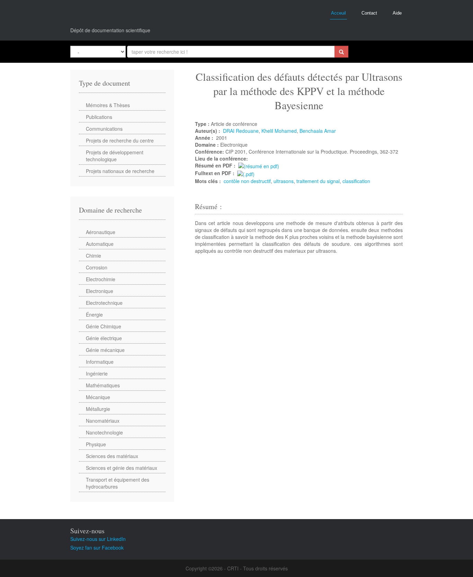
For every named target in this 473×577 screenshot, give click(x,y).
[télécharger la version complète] (246, 173)
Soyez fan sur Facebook (97, 547)
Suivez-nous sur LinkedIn (98, 538)
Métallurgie (98, 408)
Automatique (100, 243)
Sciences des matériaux (112, 456)
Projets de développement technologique (114, 156)
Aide (397, 13)
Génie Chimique (103, 326)
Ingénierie (97, 373)
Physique (96, 444)
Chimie (93, 255)
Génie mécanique (105, 349)
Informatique (100, 361)
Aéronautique (100, 232)
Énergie (94, 314)
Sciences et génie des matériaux (121, 467)
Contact (369, 13)
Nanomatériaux (102, 420)
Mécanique (98, 397)
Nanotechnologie (104, 432)
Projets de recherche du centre (120, 140)
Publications (99, 116)
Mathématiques (103, 385)
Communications (104, 128)
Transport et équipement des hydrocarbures (117, 483)
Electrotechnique (104, 302)
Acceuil (338, 13)
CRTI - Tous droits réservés (257, 568)
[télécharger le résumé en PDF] (258, 165)
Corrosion (96, 267)
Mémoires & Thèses (108, 105)
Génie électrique (104, 338)
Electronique (99, 290)
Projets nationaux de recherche (120, 170)
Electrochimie (100, 279)
